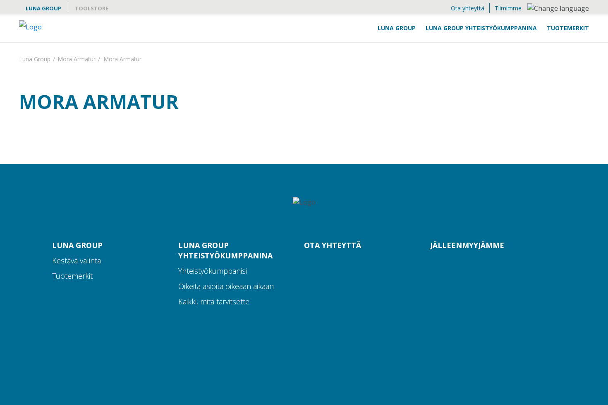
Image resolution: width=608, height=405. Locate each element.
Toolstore (91, 8)
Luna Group (43, 8)
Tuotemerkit (568, 28)
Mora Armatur (76, 60)
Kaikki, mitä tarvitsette (213, 301)
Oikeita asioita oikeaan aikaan (226, 286)
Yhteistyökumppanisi (212, 271)
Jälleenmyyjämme (467, 245)
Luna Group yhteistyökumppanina (481, 28)
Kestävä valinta (76, 260)
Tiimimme (508, 8)
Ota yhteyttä (467, 8)
